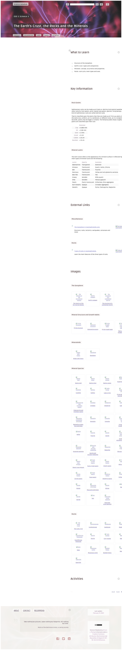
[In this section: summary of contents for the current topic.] (119, 52)
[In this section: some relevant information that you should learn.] (119, 89)
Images (46, 35)
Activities (56, 35)
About (16, 610)
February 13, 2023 (98, 613)
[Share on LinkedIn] (69, 638)
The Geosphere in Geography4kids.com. (87, 227)
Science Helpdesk (20, 4)
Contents (17, 35)
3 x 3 (113, 592)
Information (28, 35)
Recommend (39, 610)
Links (38, 35)
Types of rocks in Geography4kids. (85, 251)
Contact (26, 610)
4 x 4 (117, 592)
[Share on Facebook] (57, 638)
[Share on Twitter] (63, 638)
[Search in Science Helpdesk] (97, 4)
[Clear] (101, 4)
